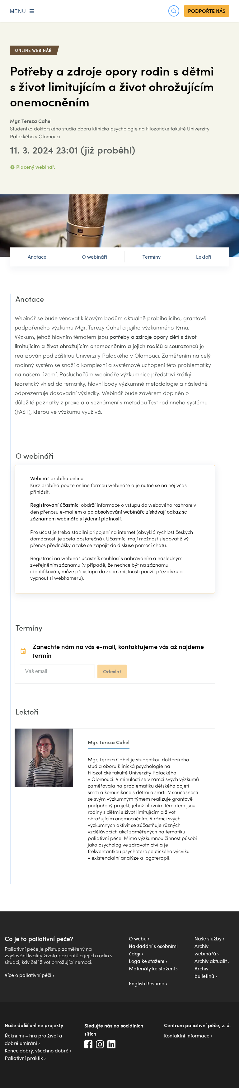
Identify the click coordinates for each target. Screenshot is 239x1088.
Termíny (152, 256)
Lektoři (203, 256)
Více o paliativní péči (28, 975)
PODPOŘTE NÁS (206, 10)
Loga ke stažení (146, 961)
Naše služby (208, 938)
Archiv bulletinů (204, 972)
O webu (138, 938)
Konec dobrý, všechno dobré (36, 1050)
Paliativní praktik (24, 1058)
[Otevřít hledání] (173, 10)
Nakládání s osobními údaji (153, 950)
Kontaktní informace (186, 1035)
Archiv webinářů (205, 950)
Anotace (37, 256)
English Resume (146, 983)
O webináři (94, 256)
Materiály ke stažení (152, 968)
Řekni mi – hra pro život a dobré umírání (33, 1039)
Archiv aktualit (210, 961)
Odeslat (112, 671)
